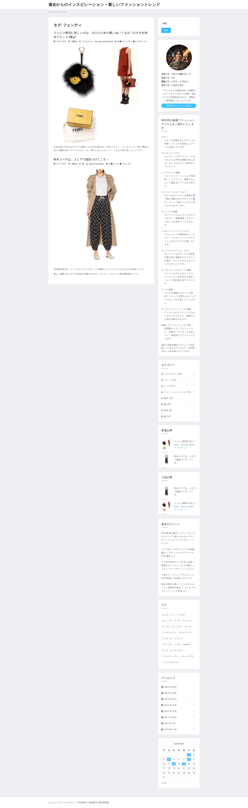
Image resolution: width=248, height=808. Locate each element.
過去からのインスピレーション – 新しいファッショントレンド (104, 4)
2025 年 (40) (170, 693)
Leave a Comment (105, 41)
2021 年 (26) (170, 717)
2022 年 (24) (170, 711)
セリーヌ (187, 621)
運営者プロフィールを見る (178, 105)
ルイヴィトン (141, 41)
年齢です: (183, 74)
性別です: (165, 78)
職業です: (165, 81)
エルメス (179, 638)
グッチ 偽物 (167, 289)
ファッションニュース (177, 392)
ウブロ (178, 644)
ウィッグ (169, 380)
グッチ (116, 164)
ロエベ (164, 137)
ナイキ (178, 621)
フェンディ (127, 41)
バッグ (169, 386)
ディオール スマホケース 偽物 (176, 270)
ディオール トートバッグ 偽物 (176, 309)
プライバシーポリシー (66, 802)
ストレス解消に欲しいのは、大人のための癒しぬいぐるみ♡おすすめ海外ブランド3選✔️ (101, 35)
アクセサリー (87, 41)
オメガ (188, 626)
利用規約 (83, 802)
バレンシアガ (187, 656)
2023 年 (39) (170, 705)
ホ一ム (51, 802)
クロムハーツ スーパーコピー (176, 231)
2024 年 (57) (170, 699)
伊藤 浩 (74, 41)
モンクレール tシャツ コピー (175, 250)
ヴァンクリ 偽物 (169, 211)
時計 (168, 398)
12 (174, 764)
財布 (167, 410)
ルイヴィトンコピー (171, 153)
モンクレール (168, 626)
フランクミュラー (170, 656)
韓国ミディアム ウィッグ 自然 (176, 325)
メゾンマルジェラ (170, 662)
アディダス (167, 644)
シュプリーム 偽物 (170, 172)
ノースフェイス (169, 632)
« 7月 (163, 783)
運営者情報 (104, 802)
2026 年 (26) (170, 687)
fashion (187, 644)
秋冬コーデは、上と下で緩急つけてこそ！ (81, 159)
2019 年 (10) (170, 729)
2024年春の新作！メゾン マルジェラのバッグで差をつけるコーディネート (178, 536)
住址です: (165, 85)
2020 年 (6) (169, 723)
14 (184, 764)
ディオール (167, 638)
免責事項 (93, 802)
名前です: (165, 74)
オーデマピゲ (177, 650)
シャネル (181, 615)
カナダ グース (185, 632)
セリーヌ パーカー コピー (174, 192)
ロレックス (167, 621)
